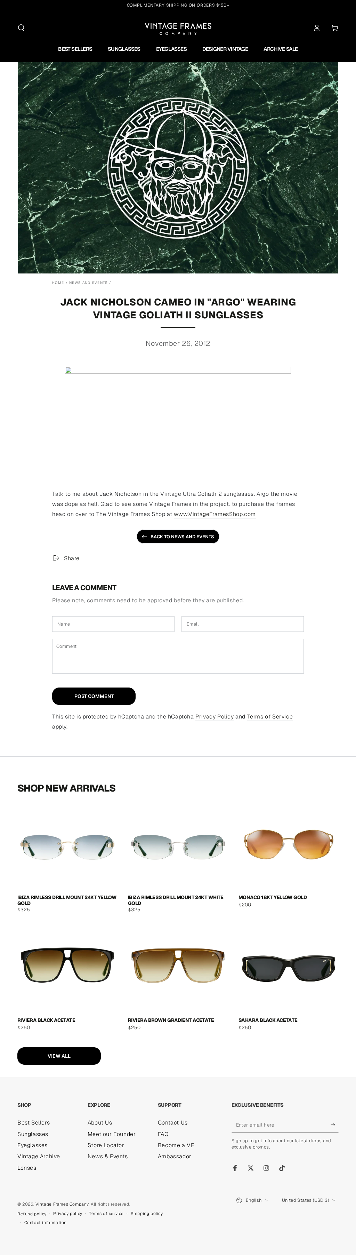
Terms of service (106, 1213)
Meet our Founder (112, 1134)
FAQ (163, 1134)
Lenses (27, 1167)
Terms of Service (270, 716)
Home (58, 282)
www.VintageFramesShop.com (215, 514)
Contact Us (173, 1122)
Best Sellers (33, 1122)
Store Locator (106, 1145)
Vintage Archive (38, 1156)
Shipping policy (147, 1213)
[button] (21, 27)
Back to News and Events (182, 537)
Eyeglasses (32, 1145)
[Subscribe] (335, 1124)
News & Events (108, 1156)
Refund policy (32, 1214)
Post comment (94, 696)
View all (59, 1056)
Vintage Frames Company (62, 1204)
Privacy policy (67, 1213)
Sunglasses (32, 1134)
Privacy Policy (214, 716)
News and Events (88, 282)
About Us (100, 1122)
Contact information (45, 1222)
